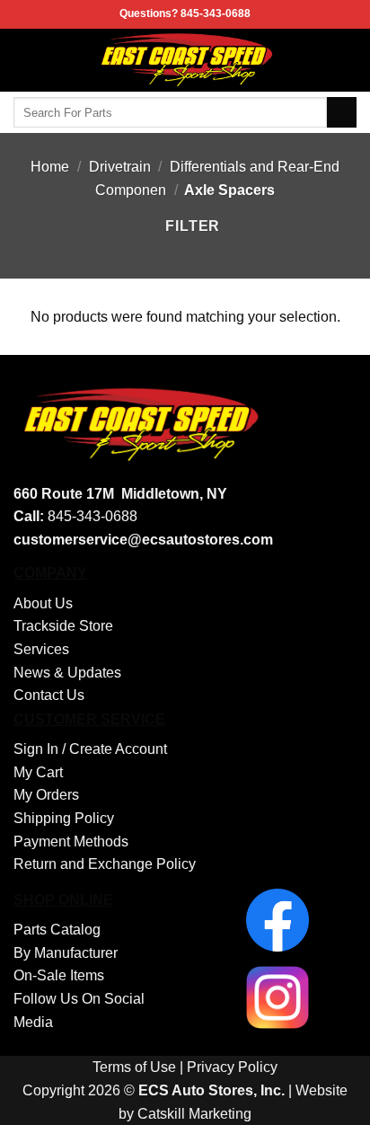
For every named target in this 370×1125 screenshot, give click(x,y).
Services (41, 649)
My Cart (38, 772)
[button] (24, 60)
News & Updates (67, 672)
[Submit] (342, 112)
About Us (43, 603)
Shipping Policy (63, 818)
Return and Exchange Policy (104, 864)
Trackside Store (63, 625)
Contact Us (48, 695)
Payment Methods (70, 841)
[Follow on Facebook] (345, 60)
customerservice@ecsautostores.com (143, 539)
